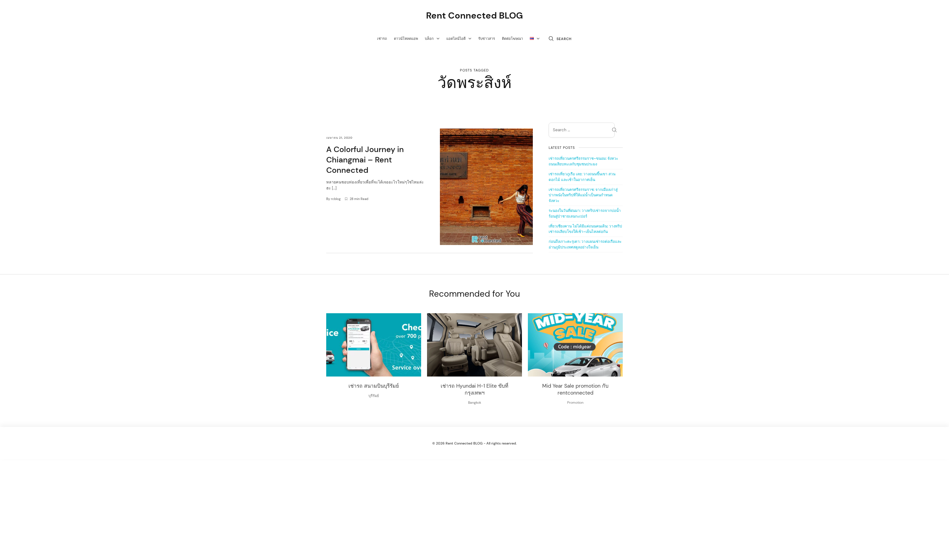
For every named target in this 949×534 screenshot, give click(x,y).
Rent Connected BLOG (474, 15)
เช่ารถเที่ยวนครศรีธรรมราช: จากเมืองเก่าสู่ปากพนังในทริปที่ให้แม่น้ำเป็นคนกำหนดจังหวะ (583, 195)
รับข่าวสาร (486, 38)
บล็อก (429, 38)
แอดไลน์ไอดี (456, 38)
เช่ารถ (382, 38)
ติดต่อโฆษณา (512, 38)
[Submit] (614, 130)
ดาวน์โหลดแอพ (406, 38)
